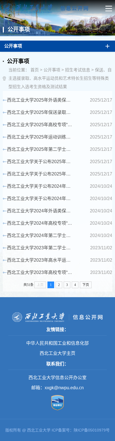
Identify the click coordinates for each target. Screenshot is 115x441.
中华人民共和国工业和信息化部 (57, 343)
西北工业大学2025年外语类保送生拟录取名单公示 (41, 100)
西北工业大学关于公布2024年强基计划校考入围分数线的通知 (41, 186)
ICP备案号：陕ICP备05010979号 (81, 430)
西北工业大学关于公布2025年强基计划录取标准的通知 (41, 161)
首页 (34, 69)
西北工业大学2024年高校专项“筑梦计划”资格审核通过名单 (41, 223)
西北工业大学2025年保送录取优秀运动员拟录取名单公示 (41, 112)
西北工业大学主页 (57, 353)
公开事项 (52, 69)
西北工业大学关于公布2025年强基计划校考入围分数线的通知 (41, 174)
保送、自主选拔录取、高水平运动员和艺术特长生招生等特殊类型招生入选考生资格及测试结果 (60, 78)
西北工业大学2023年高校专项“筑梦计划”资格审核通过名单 (41, 272)
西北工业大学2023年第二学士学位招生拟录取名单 (41, 247)
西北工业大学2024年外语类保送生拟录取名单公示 (41, 210)
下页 (85, 285)
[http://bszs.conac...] (57, 411)
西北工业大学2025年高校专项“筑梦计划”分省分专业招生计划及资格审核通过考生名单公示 (41, 124)
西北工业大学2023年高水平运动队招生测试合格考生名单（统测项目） (41, 260)
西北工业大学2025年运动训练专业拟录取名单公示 (41, 137)
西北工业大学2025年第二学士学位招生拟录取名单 (41, 149)
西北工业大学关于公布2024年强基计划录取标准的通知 (41, 198)
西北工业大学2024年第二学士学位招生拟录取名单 (41, 235)
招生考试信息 (77, 69)
